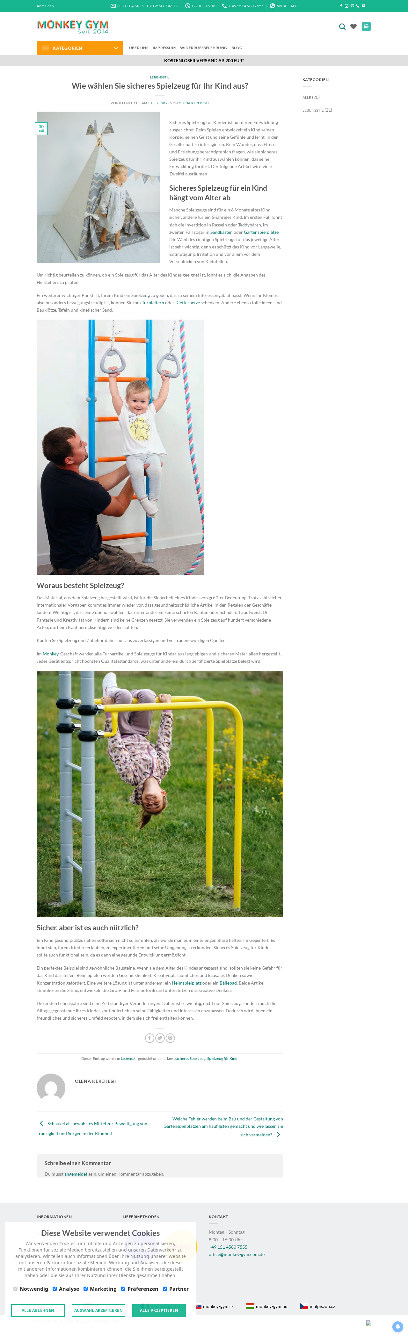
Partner (179, 1288)
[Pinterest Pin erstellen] (170, 1038)
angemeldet (75, 1174)
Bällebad (228, 983)
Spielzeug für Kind (222, 1058)
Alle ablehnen (38, 1310)
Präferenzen (142, 1288)
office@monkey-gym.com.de (237, 1254)
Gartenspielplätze (261, 232)
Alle (306, 97)
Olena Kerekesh (194, 103)
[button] (45, 6)
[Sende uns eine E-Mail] (352, 6)
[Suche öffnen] (343, 26)
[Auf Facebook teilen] (150, 1038)
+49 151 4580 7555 (228, 1247)
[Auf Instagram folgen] (346, 6)
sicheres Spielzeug (190, 1058)
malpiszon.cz (322, 1306)
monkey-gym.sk (218, 1306)
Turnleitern (153, 302)
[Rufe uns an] (358, 6)
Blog (236, 48)
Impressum (164, 48)
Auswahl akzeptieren (98, 1310)
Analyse (69, 1288)
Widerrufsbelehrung (203, 48)
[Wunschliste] (353, 26)
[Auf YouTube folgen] (363, 6)
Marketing (103, 1288)
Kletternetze (188, 302)
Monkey (51, 653)
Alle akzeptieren (159, 1310)
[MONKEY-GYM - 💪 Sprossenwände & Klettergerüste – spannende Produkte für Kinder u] (72, 26)
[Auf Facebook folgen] (341, 6)
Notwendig (34, 1288)
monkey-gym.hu (272, 1306)
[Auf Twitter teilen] (160, 1038)
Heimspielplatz (187, 983)
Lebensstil (160, 77)
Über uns (138, 48)
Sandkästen (221, 232)
